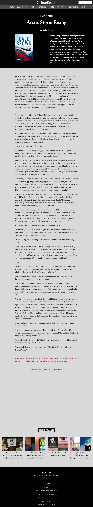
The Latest (46, 430)
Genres (51, 7)
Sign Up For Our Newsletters (46, 491)
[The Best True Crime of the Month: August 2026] (58, 447)
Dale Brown (47, 369)
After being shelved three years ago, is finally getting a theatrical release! (12, 456)
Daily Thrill (41, 7)
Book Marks (73, 7)
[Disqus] (46, 394)
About (46, 487)
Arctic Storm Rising (36, 369)
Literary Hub (61, 7)
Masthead (46, 484)
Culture (20, 7)
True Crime (30, 7)
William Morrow (58, 369)
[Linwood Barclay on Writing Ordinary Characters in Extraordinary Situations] (35, 447)
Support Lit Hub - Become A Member (46, 505)
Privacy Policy (46, 501)
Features (11, 7)
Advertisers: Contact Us (46, 498)
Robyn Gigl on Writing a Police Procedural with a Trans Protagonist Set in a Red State (80, 456)
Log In (83, 7)
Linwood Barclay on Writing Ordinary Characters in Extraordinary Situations (35, 456)
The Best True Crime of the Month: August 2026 (58, 454)
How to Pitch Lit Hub (46, 494)
